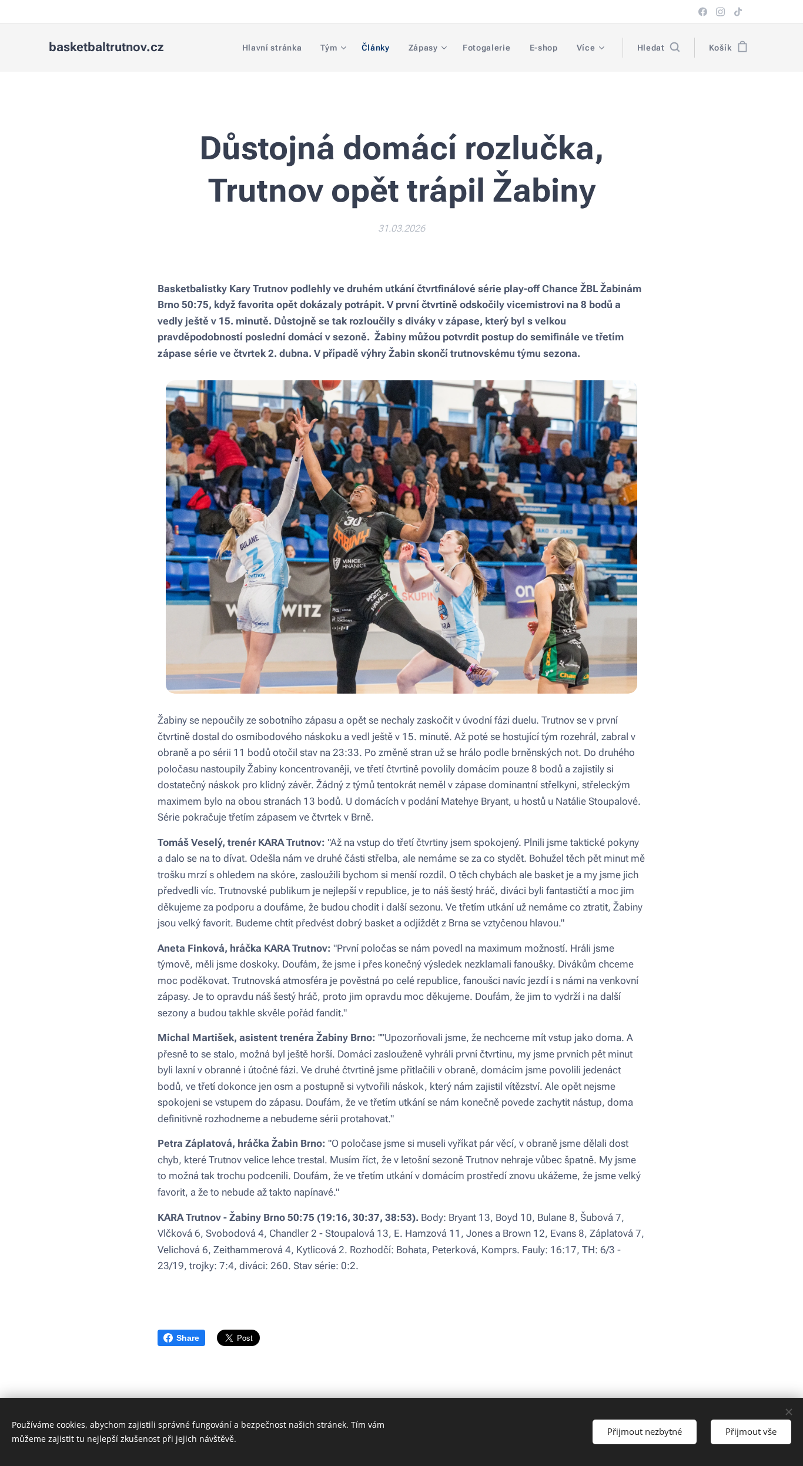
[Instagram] (720, 12)
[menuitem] (275, 47)
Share (187, 1338)
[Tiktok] (738, 12)
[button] (658, 47)
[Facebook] (702, 12)
